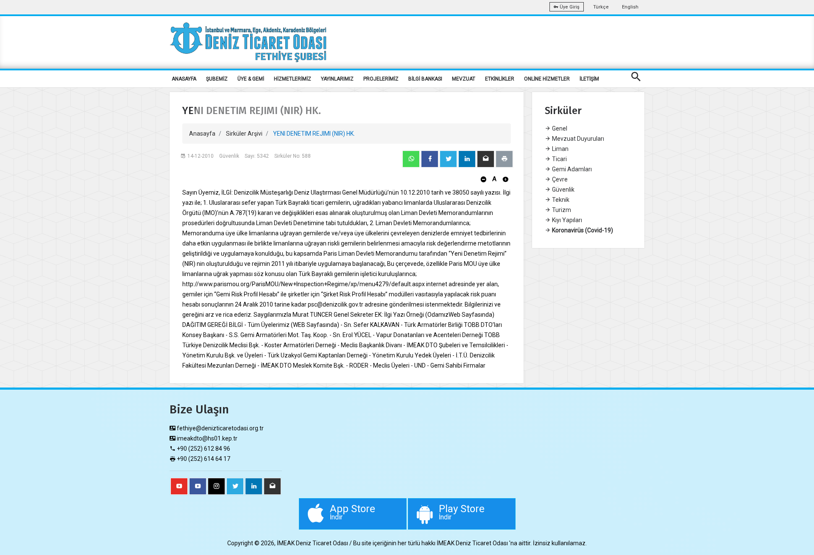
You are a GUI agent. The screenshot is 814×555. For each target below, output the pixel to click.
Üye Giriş (569, 7)
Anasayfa (202, 133)
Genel (559, 128)
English (630, 7)
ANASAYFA (184, 79)
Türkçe (601, 7)
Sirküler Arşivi (244, 133)
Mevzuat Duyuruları (577, 138)
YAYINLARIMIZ (337, 79)
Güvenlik (562, 189)
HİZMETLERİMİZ (292, 79)
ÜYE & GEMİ (250, 79)
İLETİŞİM (589, 79)
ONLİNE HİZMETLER (547, 79)
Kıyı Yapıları (566, 220)
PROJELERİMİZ (381, 79)
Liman (560, 148)
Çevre (559, 179)
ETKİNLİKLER (499, 79)
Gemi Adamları (571, 169)
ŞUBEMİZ (217, 79)
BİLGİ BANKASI (425, 79)
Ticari (559, 159)
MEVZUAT (463, 79)
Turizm (561, 209)
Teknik (560, 199)
